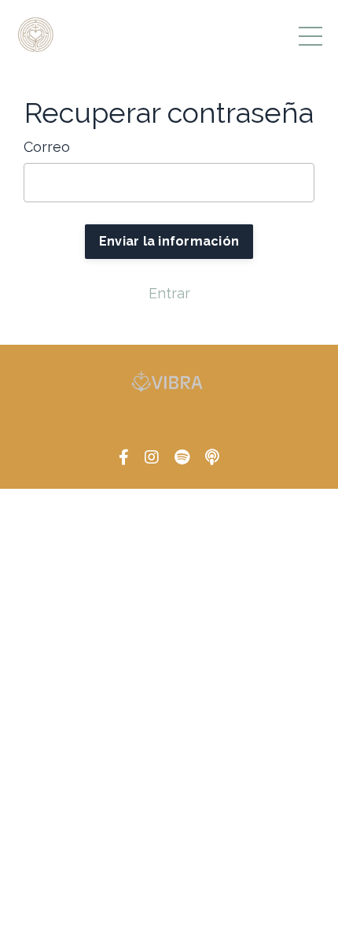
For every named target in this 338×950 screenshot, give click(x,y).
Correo (47, 147)
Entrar (169, 293)
